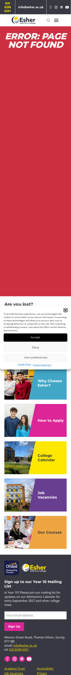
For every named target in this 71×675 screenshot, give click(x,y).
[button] (65, 310)
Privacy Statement (42, 364)
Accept (35, 337)
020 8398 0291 (7, 7)
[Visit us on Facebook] (50, 7)
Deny (35, 347)
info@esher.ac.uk (31, 7)
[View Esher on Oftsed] (11, 563)
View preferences (35, 357)
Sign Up (14, 626)
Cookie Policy (24, 364)
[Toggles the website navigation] (56, 20)
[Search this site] (48, 20)
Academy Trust (14, 669)
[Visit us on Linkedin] (61, 7)
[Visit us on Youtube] (67, 7)
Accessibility (45, 669)
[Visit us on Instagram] (56, 7)
